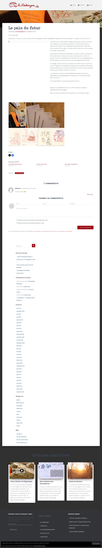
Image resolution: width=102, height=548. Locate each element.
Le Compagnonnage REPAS (47, 529)
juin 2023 (19, 308)
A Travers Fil (43, 526)
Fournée (19, 411)
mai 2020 (19, 351)
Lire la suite (21, 500)
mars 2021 (19, 328)
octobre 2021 (20, 320)
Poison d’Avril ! (20, 273)
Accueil (74, 5)
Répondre (90, 194)
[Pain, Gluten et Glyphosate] (22, 470)
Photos (90, 5)
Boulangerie (19, 405)
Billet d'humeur (19, 173)
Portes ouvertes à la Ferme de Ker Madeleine (79, 527)
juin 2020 (19, 348)
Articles (18, 400)
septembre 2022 (20, 311)
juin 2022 (19, 314)
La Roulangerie (20, 297)
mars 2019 (19, 383)
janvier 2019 (19, 389)
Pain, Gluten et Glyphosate (71, 164)
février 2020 (19, 360)
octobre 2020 (20, 340)
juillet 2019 (19, 371)
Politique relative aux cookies (39, 545)
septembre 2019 (20, 366)
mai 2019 (19, 377)
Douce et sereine (75, 481)
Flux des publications (22, 436)
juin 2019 (19, 374)
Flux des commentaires (22, 439)
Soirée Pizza (20, 423)
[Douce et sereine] (80, 470)
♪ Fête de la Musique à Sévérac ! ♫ (25, 256)
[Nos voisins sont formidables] (51, 470)
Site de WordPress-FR (22, 442)
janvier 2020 (19, 363)
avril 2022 (19, 317)
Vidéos (18, 426)
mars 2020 (19, 357)
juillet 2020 (19, 345)
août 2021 (19, 322)
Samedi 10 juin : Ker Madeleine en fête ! (80, 522)
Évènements (20, 408)
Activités (82, 5)
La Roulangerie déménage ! (23, 270)
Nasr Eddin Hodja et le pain (15, 164)
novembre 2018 (20, 392)
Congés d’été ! (26, 286)
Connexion (19, 434)
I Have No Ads (44, 536)
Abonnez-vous (13, 529)
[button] (84, 5)
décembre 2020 (20, 334)
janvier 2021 (19, 331)
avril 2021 (19, 325)
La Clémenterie (44, 522)
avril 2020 (19, 354)
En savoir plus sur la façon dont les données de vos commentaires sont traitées (53, 231)
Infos (18, 414)
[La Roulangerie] (24, 5)
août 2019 (19, 369)
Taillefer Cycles (44, 533)
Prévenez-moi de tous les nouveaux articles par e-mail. (30, 223)
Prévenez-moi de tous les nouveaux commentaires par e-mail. (32, 220)
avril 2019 (19, 380)
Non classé (19, 417)
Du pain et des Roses (42, 164)
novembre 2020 (20, 337)
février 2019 (19, 386)
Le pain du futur (27, 295)
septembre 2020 (20, 343)
